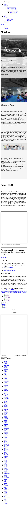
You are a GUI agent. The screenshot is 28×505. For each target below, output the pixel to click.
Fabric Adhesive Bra (11, 8)
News (5, 15)
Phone (5, 305)
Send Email (3, 304)
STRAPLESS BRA (11, 7)
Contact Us (6, 21)
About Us (6, 17)
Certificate (9, 20)
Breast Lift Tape (13, 12)
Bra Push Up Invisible (21, 292)
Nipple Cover (13, 13)
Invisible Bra (20, 291)
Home (5, 4)
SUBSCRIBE (4, 257)
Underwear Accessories (12, 11)
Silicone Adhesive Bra (12, 9)
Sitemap (7, 289)
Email (5, 307)
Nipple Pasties (13, 291)
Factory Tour (10, 19)
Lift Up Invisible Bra (11, 292)
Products (6, 5)
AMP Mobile (13, 289)
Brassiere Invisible (5, 291)
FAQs (5, 16)
